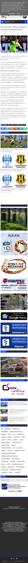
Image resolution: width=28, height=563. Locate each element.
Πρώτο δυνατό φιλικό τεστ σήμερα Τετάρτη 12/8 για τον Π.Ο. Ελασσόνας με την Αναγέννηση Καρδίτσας (13, 170)
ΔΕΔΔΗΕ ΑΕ (15, 439)
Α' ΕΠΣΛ (9, 434)
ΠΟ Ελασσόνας (4, 469)
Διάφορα (13, 445)
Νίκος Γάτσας (11, 467)
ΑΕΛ (10, 124)
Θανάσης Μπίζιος (5, 458)
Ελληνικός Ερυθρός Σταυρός (8, 453)
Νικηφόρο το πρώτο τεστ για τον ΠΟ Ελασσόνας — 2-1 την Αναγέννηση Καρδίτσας (13, 150)
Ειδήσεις (3, 450)
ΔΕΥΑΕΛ (21, 439)
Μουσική (3, 467)
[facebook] (11, 558)
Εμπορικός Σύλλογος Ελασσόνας (9, 456)
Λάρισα (8, 464)
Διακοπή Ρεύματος (6, 447)
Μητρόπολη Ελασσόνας (17, 464)
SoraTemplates (10, 561)
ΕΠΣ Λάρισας (20, 447)
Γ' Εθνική (9, 439)
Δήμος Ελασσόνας (5, 442)
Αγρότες (3, 437)
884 (6, 124)
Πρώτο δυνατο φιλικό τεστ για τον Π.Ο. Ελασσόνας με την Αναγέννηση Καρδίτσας (13, 189)
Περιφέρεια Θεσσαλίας (15, 469)
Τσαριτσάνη (17, 472)
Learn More (11, 13)
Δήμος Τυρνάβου (5, 445)
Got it (18, 13)
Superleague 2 (22, 124)
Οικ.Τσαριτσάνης (20, 467)
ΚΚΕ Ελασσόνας (15, 458)
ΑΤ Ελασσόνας (20, 434)
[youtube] (16, 558)
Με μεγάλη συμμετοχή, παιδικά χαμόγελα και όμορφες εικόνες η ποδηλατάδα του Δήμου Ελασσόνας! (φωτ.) (18, 411)
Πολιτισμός (4, 472)
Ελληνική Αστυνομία (19, 450)
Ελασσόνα (9, 450)
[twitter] (14, 558)
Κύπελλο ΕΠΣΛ (21, 461)
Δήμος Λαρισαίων (16, 442)
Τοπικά (11, 472)
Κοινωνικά (12, 461)
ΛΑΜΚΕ (3, 464)
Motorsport (8, 428)
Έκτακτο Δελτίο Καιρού (16, 431)
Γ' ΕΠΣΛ (3, 439)
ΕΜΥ (14, 447)
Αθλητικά (15, 124)
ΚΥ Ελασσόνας (4, 461)
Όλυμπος (3, 434)
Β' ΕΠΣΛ (23, 437)
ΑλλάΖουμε (17, 437)
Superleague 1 (16, 428)
